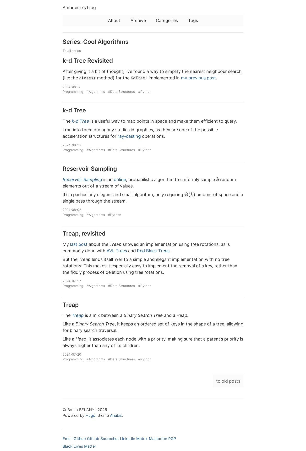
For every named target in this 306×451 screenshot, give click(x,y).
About (114, 20)
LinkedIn (128, 438)
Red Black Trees (153, 250)
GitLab (93, 438)
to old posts (228, 381)
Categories (167, 20)
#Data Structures (121, 92)
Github (80, 438)
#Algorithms (96, 92)
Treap (71, 304)
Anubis (116, 415)
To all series (72, 51)
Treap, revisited (84, 233)
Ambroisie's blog (79, 7)
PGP (172, 438)
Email (68, 438)
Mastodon (158, 438)
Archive (138, 20)
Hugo (90, 415)
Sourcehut (110, 438)
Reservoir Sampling (90, 168)
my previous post (198, 77)
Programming (73, 92)
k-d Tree (74, 110)
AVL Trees (117, 250)
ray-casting (129, 136)
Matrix (142, 438)
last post (78, 244)
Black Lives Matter (79, 446)
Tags (193, 20)
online (120, 179)
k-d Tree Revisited (88, 60)
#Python (144, 92)
